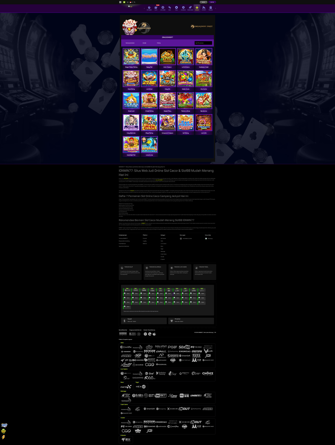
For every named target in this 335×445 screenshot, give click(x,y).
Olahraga (183, 10)
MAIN (132, 56)
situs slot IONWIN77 (159, 180)
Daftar (212, 2)
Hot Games (149, 10)
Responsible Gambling (124, 241)
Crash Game (190, 10)
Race (170, 10)
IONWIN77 (144, 223)
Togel (176, 10)
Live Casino (162, 10)
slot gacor (132, 190)
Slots (156, 10)
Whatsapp (210, 238)
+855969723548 (187, 238)
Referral (145, 243)
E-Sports (204, 10)
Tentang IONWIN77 (123, 238)
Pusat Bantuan (122, 243)
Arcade (197, 10)
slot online (126, 178)
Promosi (211, 10)
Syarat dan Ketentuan (124, 246)
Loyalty (144, 241)
